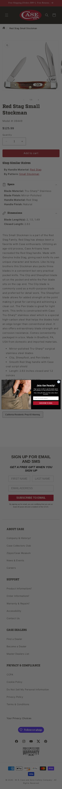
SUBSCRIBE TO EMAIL (45, 403)
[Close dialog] (58, 381)
